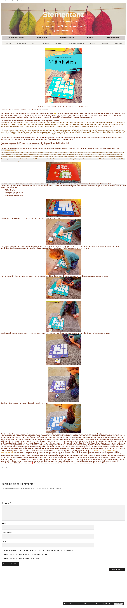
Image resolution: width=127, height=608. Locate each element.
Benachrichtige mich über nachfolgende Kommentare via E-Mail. (26, 554)
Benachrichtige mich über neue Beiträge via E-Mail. (22, 558)
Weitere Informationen (107, 603)
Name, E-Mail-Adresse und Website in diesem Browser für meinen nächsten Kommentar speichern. (38, 550)
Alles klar (118, 603)
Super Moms (118, 43)
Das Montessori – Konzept (16, 37)
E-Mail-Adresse (7, 532)
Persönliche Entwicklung (76, 43)
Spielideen (105, 43)
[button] (2, 467)
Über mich (90, 37)
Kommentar (6, 503)
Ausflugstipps (21, 43)
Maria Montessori (42, 37)
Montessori (58, 43)
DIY (33, 43)
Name (4, 523)
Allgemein (8, 43)
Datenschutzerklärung (112, 37)
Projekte (92, 43)
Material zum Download (67, 37)
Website (4, 541)
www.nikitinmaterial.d (10, 150)
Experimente (45, 43)
